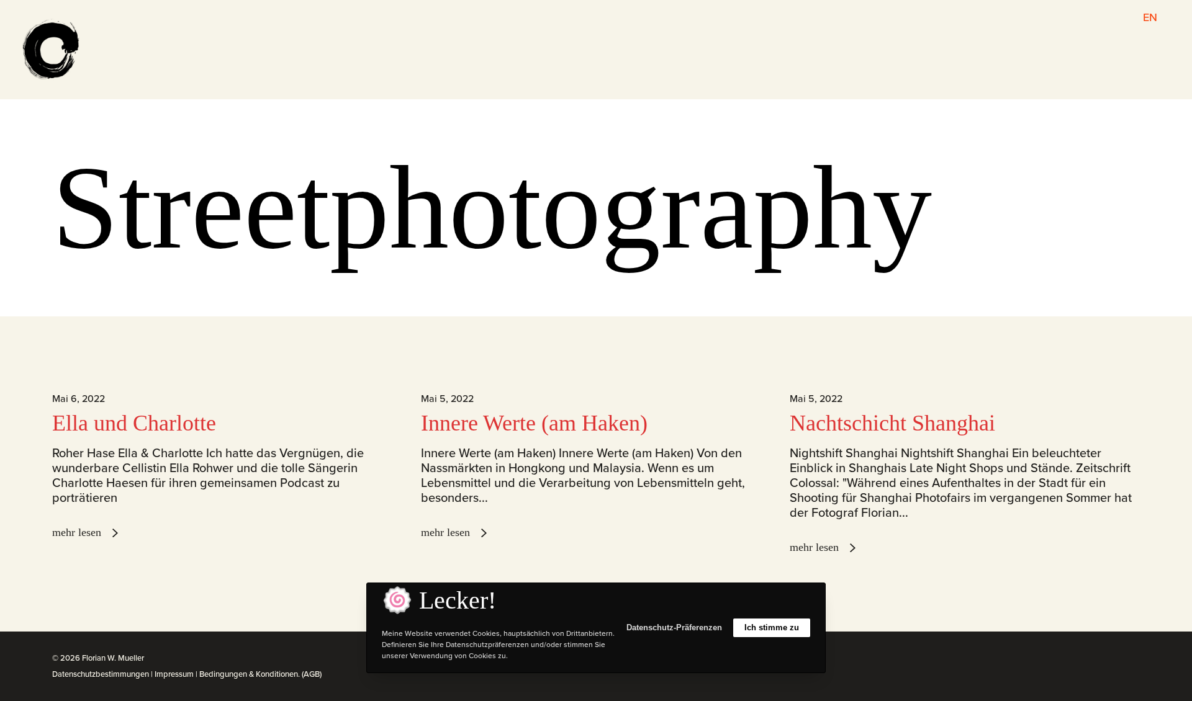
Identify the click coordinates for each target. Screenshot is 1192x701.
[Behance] (1123, 659)
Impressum (174, 674)
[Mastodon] (1137, 659)
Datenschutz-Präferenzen (674, 627)
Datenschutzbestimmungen (100, 674)
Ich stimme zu (771, 627)
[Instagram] (1096, 659)
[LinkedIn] (1109, 659)
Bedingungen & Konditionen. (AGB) (260, 674)
